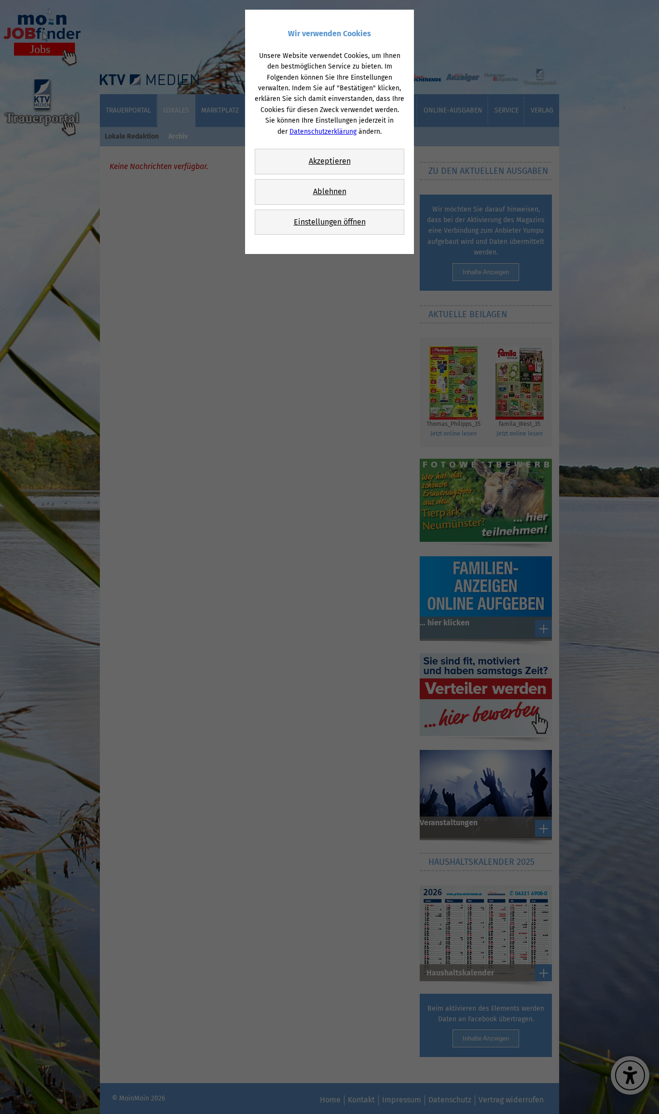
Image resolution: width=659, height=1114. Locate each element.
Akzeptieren (330, 161)
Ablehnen (329, 191)
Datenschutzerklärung (323, 131)
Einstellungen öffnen (330, 221)
